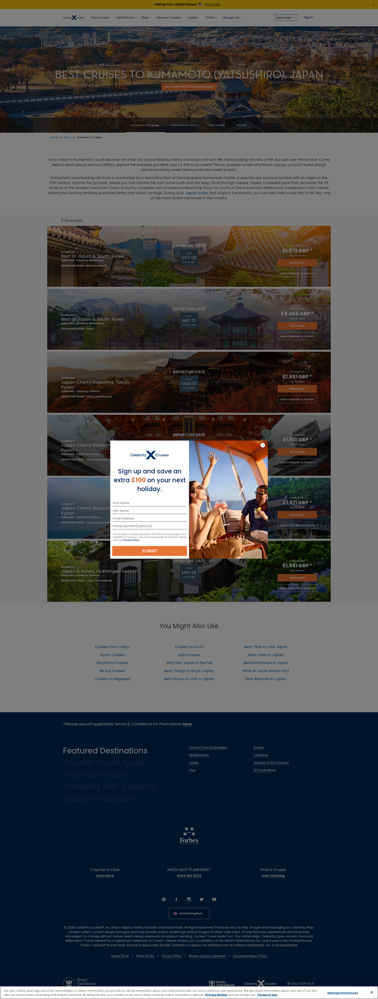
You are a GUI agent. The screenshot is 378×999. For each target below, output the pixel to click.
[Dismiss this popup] (263, 445)
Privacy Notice (216, 995)
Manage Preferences (342, 993)
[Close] (371, 992)
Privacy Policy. (131, 540)
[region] (189, 992)
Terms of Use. (267, 995)
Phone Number (124, 527)
